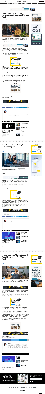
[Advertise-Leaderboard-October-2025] (15, 210)
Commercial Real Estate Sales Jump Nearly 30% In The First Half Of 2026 (24, 237)
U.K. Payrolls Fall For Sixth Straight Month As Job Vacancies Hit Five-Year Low (24, 134)
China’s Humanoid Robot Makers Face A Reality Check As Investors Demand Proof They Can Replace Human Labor (24, 129)
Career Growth (26, 3)
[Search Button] (5, 1)
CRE (34, 3)
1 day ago (22, 234)
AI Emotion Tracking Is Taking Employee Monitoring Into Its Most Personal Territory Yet (8, 240)
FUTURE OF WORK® (9, 337)
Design (22, 3)
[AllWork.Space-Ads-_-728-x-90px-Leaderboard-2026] (22, 9)
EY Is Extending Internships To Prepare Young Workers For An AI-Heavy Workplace (25, 124)
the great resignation (5, 281)
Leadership (12, 3)
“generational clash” (12, 48)
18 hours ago (22, 131)
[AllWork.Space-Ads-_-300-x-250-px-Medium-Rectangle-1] (15, 88)
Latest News (8, 3)
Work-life (15, 3)
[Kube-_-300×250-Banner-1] (15, 61)
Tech (29, 3)
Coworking (18, 3)
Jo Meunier (9, 110)
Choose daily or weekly (5, 380)
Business (37, 3)
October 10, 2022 (10, 151)
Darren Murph (4, 132)
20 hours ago (8, 242)
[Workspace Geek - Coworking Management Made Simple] (15, 177)
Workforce (32, 3)
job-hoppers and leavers (21, 168)
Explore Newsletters (42, 1)
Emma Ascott (4, 242)
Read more (4, 369)
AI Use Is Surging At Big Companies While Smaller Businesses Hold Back (24, 241)
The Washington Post (7, 336)
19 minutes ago (8, 132)
